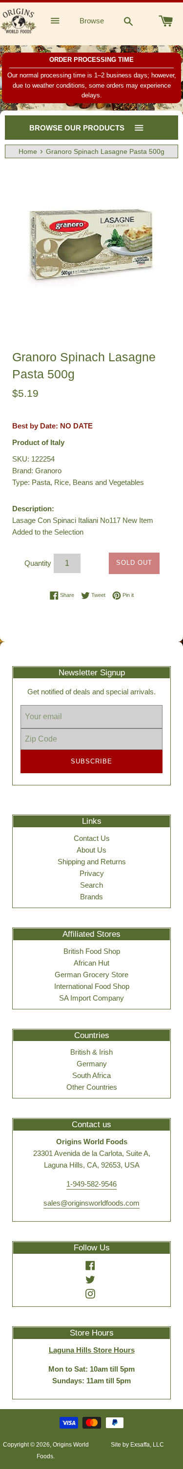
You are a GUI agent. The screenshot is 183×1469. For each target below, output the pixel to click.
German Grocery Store (91, 974)
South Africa (91, 1075)
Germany (92, 1064)
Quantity (37, 563)
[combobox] (128, 21)
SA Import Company (91, 998)
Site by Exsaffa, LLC (137, 1444)
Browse (92, 21)
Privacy (92, 873)
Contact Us (92, 838)
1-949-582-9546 (91, 1184)
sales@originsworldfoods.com (91, 1203)
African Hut (91, 963)
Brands (91, 897)
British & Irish (91, 1052)
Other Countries (91, 1087)
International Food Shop (91, 986)
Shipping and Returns (92, 861)
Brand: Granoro (36, 470)
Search (91, 885)
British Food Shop (91, 951)
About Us (91, 850)
